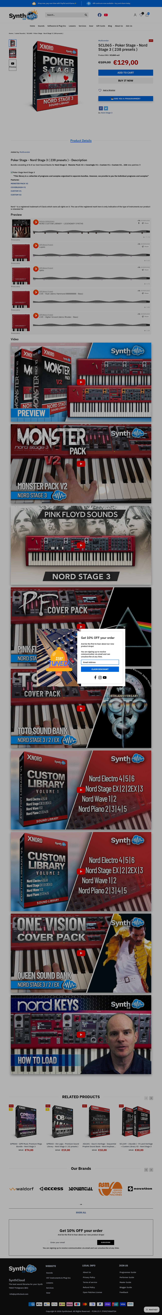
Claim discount (100, 669)
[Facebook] (95, 677)
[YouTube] (105, 677)
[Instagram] (100, 677)
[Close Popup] (124, 627)
